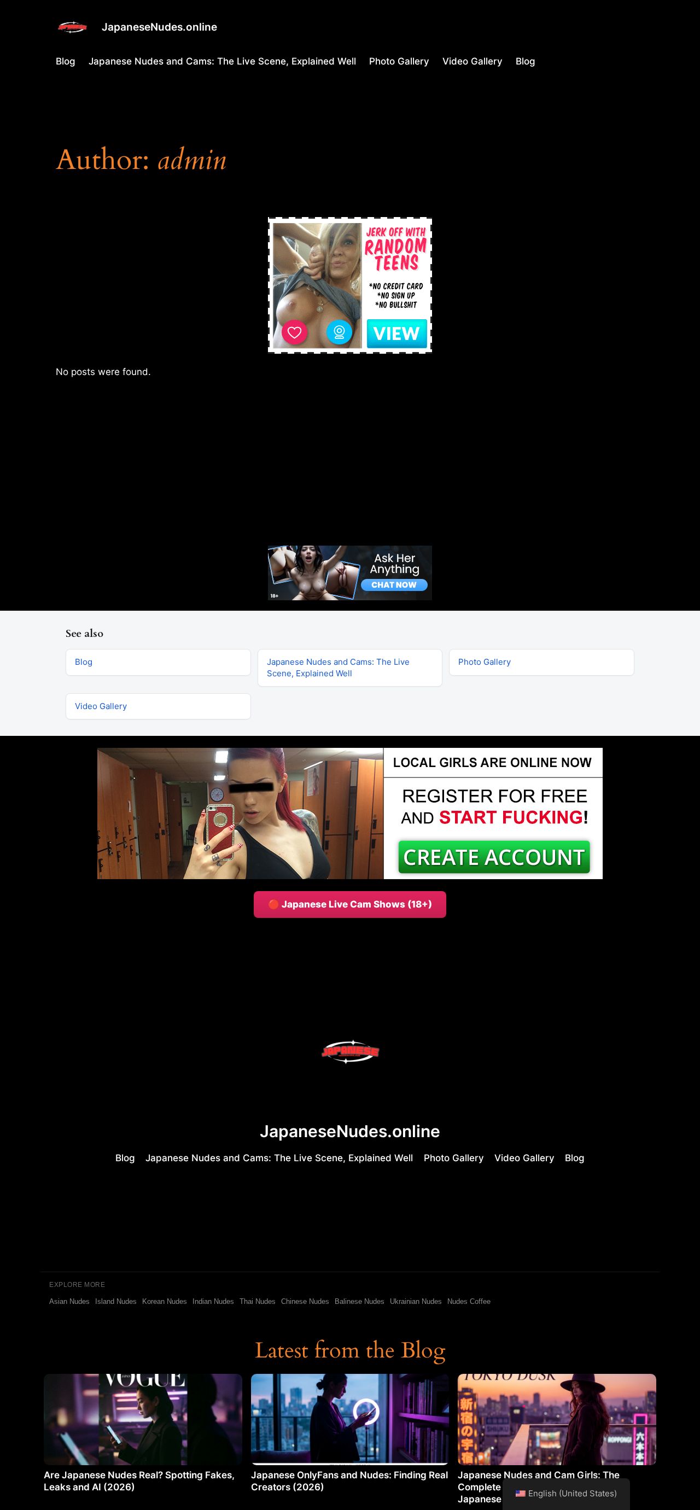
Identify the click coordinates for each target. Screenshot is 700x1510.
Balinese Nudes (359, 1301)
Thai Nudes (258, 1301)
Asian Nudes (69, 1301)
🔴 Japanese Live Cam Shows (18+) (350, 904)
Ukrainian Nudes (416, 1301)
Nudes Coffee (469, 1301)
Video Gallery (472, 61)
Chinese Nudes (305, 1301)
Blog (65, 61)
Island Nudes (116, 1301)
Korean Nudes (164, 1301)
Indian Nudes (213, 1301)
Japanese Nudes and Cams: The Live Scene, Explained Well (222, 61)
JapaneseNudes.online (159, 26)
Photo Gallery (399, 61)
